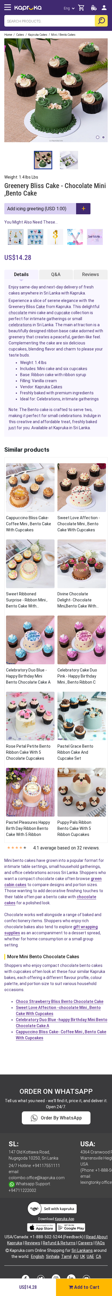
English (37, 1256)
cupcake (62, 312)
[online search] (101, 21)
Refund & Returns (59, 1243)
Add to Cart (86, 1287)
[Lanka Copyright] (7, 1250)
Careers (85, 1243)
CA (98, 1256)
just (12, 427)
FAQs (100, 1243)
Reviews (90, 274)
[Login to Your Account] (104, 10)
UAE (90, 1256)
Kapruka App (64, 1219)
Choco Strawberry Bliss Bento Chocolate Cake (59, 1001)
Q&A (56, 274)
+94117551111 (46, 1165)
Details (21, 274)
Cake (40, 306)
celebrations (20, 324)
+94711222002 (22, 1190)
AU (75, 1256)
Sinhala (52, 1256)
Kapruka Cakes (48, 387)
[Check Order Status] (94, 9)
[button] (97, 137)
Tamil (66, 1256)
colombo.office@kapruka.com (37, 1177)
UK (82, 1256)
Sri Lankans (82, 1250)
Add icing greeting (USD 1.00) (36, 208)
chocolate (18, 312)
